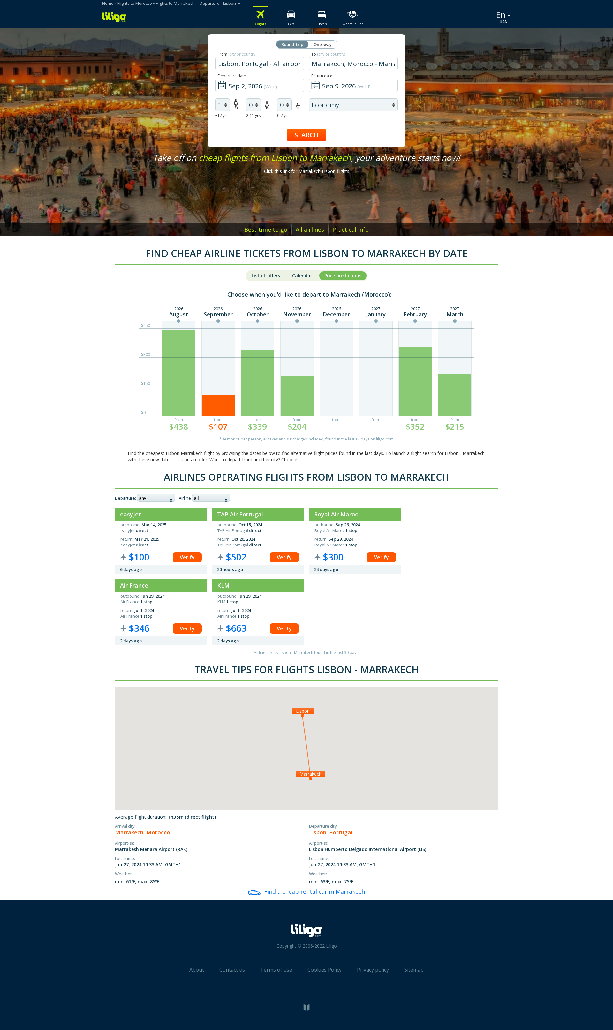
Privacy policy (373, 969)
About (196, 969)
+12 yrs (221, 115)
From (237, 54)
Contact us (232, 969)
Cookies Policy (324, 969)
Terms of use (276, 969)
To (328, 54)
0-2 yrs (283, 115)
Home (108, 3)
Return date (321, 76)
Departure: (125, 498)
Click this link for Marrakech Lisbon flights (306, 171)
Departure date (232, 76)
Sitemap (414, 969)
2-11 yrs (253, 115)
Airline (185, 498)
